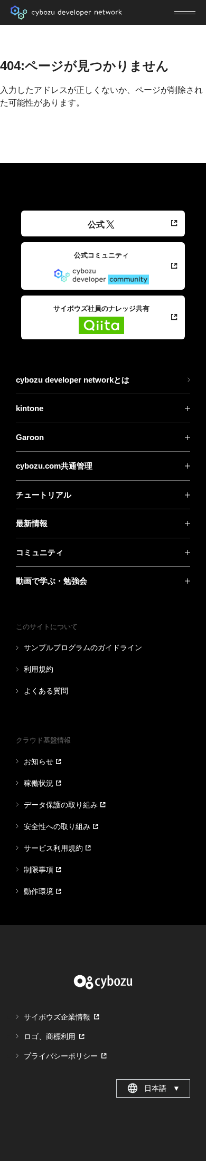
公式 (96, 224)
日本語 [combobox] (162, 1088)
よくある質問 (46, 691)
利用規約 (38, 669)
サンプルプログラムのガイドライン (83, 647)
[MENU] (184, 12)
